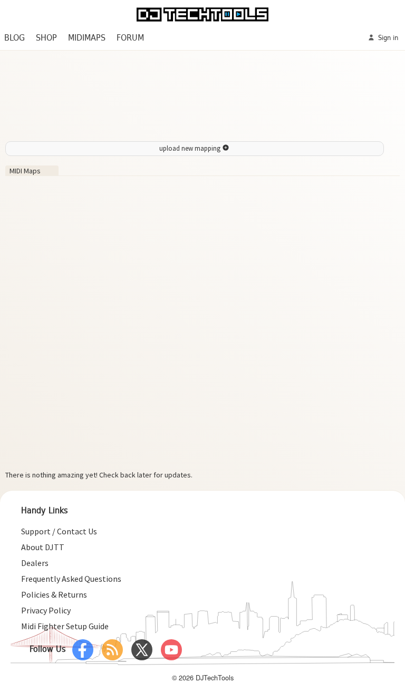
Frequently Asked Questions (71, 578)
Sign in (387, 38)
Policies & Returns (54, 594)
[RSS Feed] (112, 649)
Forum (130, 38)
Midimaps (86, 38)
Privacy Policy (46, 610)
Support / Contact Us (59, 531)
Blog (14, 38)
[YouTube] (171, 649)
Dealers (35, 563)
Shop (46, 38)
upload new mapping (190, 148)
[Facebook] (82, 649)
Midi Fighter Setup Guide (65, 626)
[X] (142, 649)
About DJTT (42, 547)
